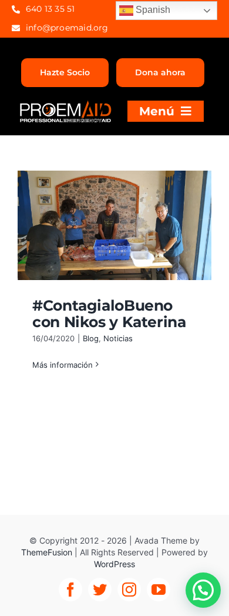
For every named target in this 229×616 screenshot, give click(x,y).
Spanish (151, 10)
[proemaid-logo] (66, 105)
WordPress (114, 564)
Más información (62, 364)
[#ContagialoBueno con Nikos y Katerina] (114, 225)
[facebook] (70, 589)
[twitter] (100, 589)
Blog (91, 338)
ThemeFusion (46, 552)
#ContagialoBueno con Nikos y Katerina (109, 314)
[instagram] (129, 589)
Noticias (118, 338)
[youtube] (158, 589)
